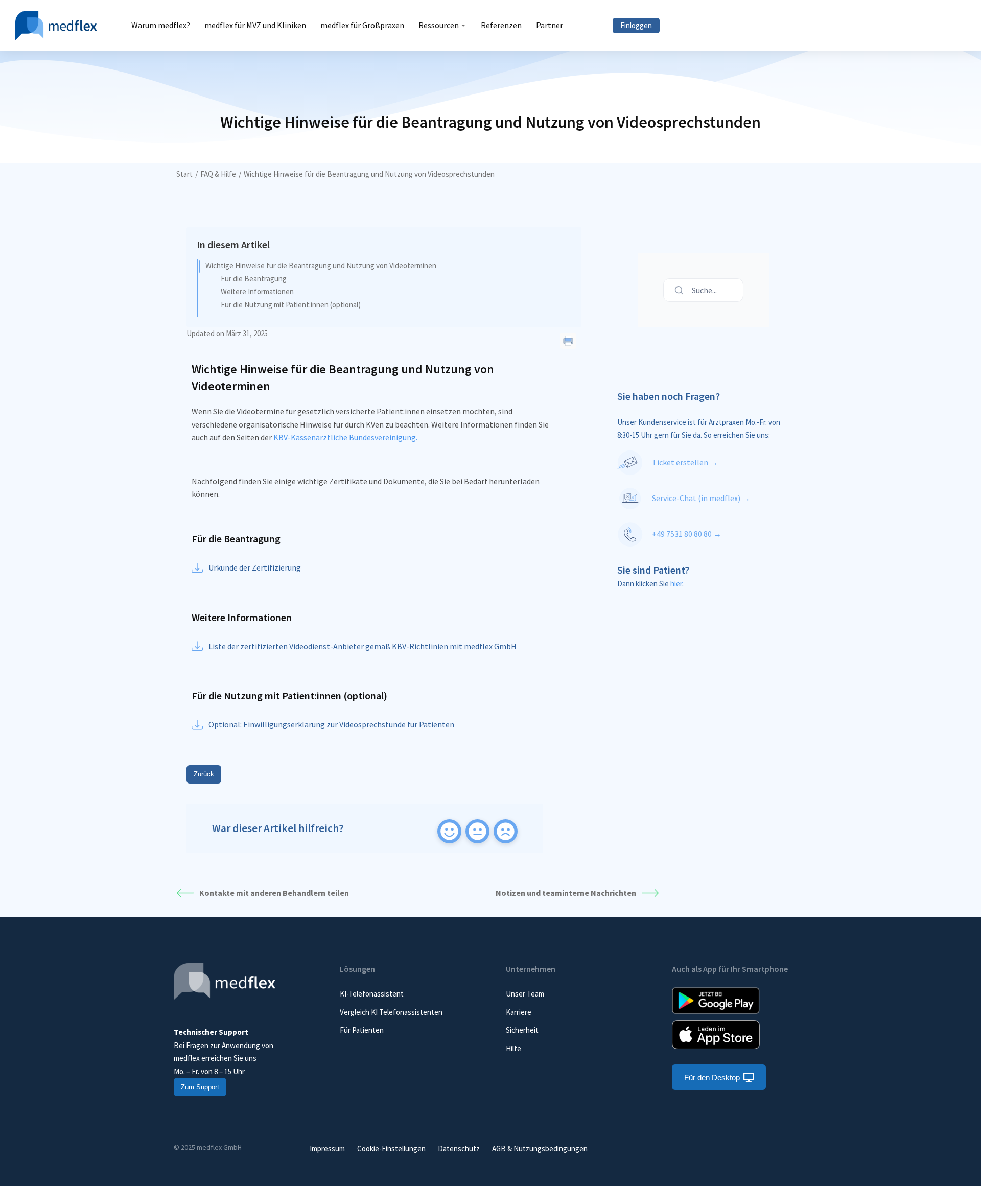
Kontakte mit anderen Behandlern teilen (274, 893)
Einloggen (636, 25)
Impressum (327, 1148)
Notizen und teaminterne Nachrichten (566, 893)
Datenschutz (459, 1148)
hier (676, 583)
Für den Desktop (712, 1077)
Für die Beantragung (254, 278)
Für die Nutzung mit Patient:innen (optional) (291, 305)
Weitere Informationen (257, 291)
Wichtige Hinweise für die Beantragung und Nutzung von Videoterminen (320, 265)
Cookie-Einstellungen (391, 1148)
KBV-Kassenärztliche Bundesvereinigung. (345, 437)
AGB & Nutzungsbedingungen (540, 1148)
